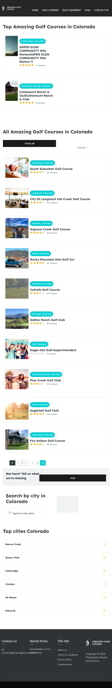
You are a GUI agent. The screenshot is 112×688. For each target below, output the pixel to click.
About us (62, 649)
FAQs (87, 10)
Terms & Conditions (68, 654)
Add (72, 478)
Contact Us (101, 10)
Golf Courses (50, 10)
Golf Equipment (71, 10)
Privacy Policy (64, 659)
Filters (28, 143)
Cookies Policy (65, 664)
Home (35, 10)
